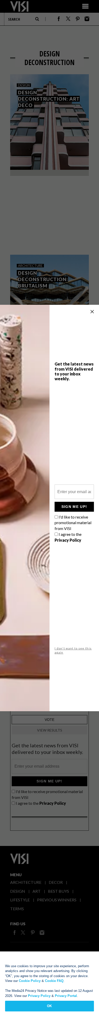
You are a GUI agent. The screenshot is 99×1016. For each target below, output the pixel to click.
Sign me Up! (74, 507)
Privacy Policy (39, 996)
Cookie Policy (30, 981)
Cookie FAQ (54, 981)
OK (49, 1006)
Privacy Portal (66, 996)
